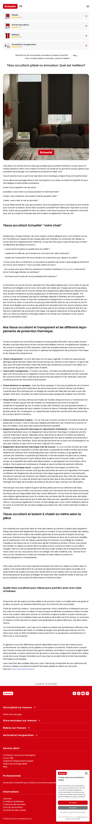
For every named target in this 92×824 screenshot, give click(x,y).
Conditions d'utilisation (13, 801)
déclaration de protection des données (76, 818)
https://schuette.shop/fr (23, 669)
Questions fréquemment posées (18, 761)
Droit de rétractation (13, 807)
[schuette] (8, 693)
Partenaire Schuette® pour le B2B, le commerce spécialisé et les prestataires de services (44, 782)
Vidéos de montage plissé (15, 763)
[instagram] (78, 693)
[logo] (10, 6)
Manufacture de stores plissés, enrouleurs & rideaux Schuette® (41, 55)
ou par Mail (8, 758)
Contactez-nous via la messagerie (19, 755)
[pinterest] (87, 693)
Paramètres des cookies (14, 810)
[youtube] (83, 693)
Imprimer (7, 798)
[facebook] (74, 693)
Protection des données (14, 804)
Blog (75, 55)
